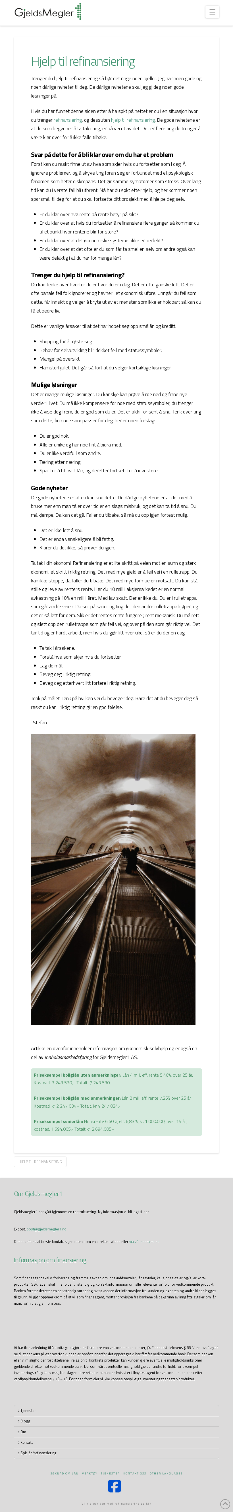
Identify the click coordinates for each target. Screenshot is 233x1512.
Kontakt (26, 1442)
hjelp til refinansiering (133, 120)
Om (23, 1432)
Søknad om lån (65, 1473)
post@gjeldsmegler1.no (46, 1229)
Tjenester (28, 1410)
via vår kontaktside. (144, 1241)
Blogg (25, 1421)
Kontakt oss (134, 1473)
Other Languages (166, 1473)
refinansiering (68, 120)
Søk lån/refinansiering (38, 1453)
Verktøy (89, 1473)
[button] (212, 12)
